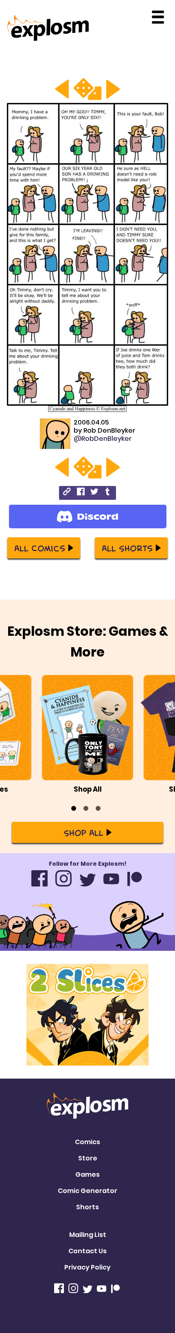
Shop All (83, 832)
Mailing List (87, 1234)
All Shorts (127, 548)
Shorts (87, 1207)
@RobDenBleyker (103, 438)
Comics (87, 1142)
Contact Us (87, 1251)
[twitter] (94, 492)
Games (87, 1174)
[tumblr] (108, 493)
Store (87, 1158)
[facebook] (81, 493)
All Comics (39, 548)
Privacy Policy (87, 1267)
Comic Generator (87, 1190)
